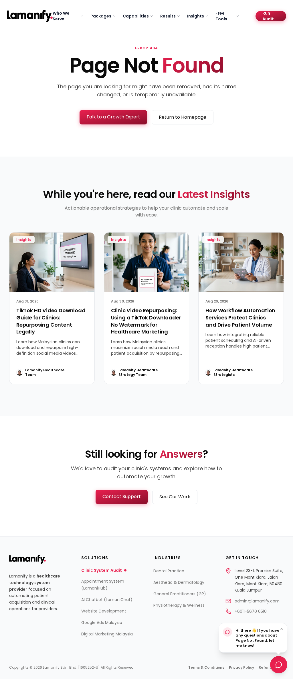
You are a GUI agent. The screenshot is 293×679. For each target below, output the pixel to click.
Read (78, 372)
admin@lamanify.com (257, 601)
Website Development (103, 611)
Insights (195, 16)
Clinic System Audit (101, 570)
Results (168, 16)
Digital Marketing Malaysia (107, 634)
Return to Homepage (182, 117)
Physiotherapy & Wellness (179, 605)
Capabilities (136, 16)
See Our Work (174, 496)
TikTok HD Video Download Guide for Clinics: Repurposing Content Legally (51, 321)
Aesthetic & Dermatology (178, 582)
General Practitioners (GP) (179, 594)
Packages (100, 16)
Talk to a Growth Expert (113, 117)
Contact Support (121, 496)
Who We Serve (61, 16)
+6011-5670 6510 (251, 611)
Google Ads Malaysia (101, 622)
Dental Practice (168, 571)
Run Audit (268, 16)
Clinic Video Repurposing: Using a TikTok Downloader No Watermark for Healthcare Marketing (146, 321)
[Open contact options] (278, 663)
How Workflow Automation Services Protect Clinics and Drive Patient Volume (240, 317)
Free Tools (221, 16)
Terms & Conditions (206, 667)
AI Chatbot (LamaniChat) (106, 599)
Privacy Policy (241, 667)
